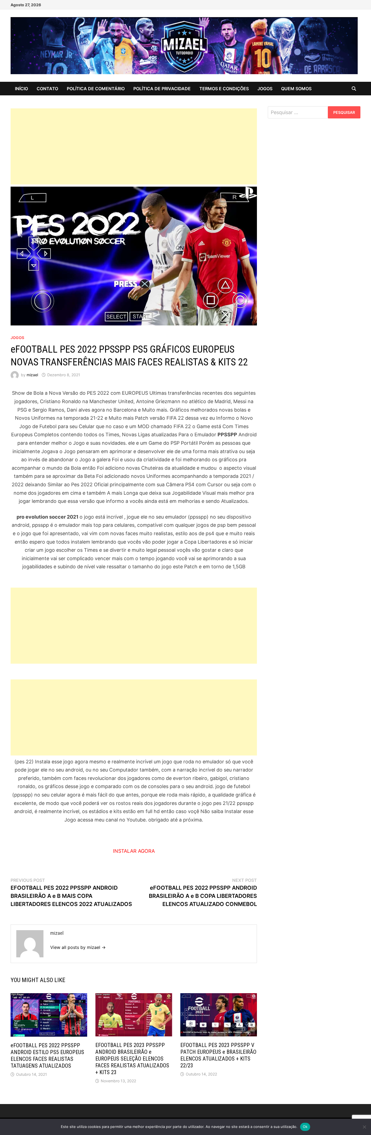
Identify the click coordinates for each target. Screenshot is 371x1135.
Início (21, 88)
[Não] (364, 1127)
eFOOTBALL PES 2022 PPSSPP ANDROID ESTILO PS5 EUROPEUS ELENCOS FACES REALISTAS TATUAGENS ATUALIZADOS (47, 1055)
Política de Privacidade (162, 88)
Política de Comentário (96, 88)
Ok (305, 1126)
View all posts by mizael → (78, 947)
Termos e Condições (224, 88)
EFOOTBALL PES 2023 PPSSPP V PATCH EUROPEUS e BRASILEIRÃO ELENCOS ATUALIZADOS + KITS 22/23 (218, 1055)
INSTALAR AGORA (134, 851)
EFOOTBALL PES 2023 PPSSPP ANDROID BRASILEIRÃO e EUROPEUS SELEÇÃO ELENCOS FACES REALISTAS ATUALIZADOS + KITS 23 (132, 1059)
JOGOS (264, 88)
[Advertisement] (134, 146)
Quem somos (296, 88)
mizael (32, 374)
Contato (47, 88)
